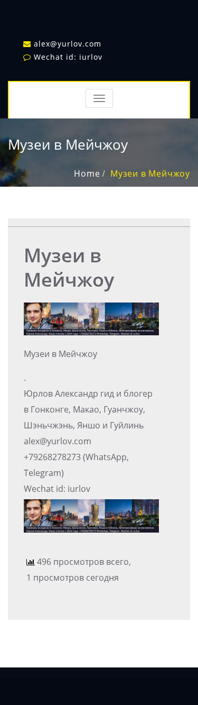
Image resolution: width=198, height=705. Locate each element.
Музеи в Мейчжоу (150, 173)
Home (87, 173)
